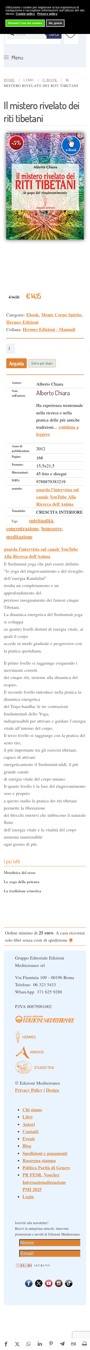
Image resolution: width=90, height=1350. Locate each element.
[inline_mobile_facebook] (6, 1344)
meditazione (19, 536)
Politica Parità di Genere (46, 1167)
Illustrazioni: (20, 472)
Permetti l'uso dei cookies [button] (25, 23)
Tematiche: (19, 511)
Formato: (18, 464)
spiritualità (41, 520)
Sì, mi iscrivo (35, 1265)
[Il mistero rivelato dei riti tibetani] (45, 185)
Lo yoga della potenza (22, 881)
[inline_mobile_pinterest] (51, 1344)
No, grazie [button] (55, 23)
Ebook (32, 314)
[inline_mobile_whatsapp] (29, 1344)
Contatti (30, 1131)
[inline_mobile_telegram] (62, 1344)
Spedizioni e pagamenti (44, 1153)
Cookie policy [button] (25, 14)
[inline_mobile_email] (73, 1344)
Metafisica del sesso (20, 872)
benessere (51, 528)
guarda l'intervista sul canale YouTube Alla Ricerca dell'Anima (57, 496)
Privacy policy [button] (47, 14)
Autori (28, 1124)
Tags (14, 521)
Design (52, 1090)
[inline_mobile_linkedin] (40, 1344)
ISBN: (16, 480)
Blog (26, 1146)
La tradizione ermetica (22, 891)
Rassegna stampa (39, 1160)
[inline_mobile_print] (84, 1344)
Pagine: (16, 456)
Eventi (28, 1138)
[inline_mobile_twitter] (17, 1344)
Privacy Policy (28, 1090)
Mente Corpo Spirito (61, 314)
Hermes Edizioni (22, 322)
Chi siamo (32, 1109)
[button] (13, 57)
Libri (27, 1117)
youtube (17, 488)
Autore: (17, 383)
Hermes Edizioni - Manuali (49, 329)
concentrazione (22, 528)
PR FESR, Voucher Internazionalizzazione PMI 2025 (44, 1182)
